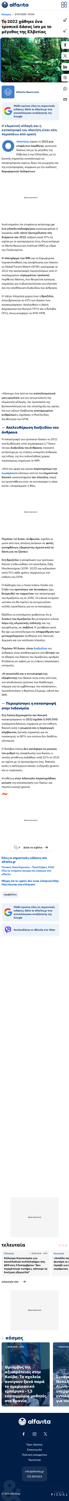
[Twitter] (65, 56)
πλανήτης (22, 141)
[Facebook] (65, 45)
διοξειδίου (40, 648)
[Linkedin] (65, 67)
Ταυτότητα (34, 1459)
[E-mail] (65, 99)
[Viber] (65, 77)
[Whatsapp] (65, 88)
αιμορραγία (9, 473)
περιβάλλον (10, 894)
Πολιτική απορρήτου (34, 1454)
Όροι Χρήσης (34, 1444)
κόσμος (14, 1338)
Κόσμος (6, 14)
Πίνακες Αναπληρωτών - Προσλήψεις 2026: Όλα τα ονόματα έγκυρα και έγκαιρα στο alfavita (28, 870)
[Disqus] (34, 988)
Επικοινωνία (34, 1449)
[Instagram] (34, 1434)
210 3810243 (34, 1476)
